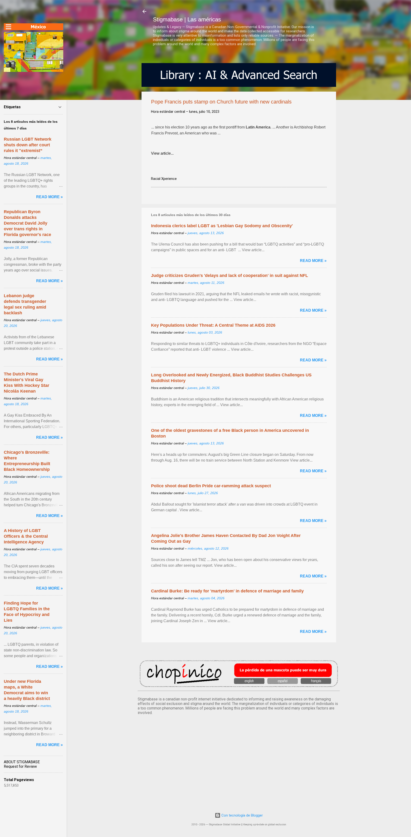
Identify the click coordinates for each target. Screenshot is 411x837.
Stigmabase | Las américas (187, 19)
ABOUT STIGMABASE (22, 762)
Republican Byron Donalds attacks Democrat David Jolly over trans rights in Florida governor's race (27, 223)
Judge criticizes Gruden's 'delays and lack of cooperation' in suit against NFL (229, 275)
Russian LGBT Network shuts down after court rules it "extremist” (27, 145)
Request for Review (20, 766)
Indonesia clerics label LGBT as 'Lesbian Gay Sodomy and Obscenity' (222, 225)
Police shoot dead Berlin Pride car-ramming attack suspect (211, 485)
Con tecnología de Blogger (241, 815)
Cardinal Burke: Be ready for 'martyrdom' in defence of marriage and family (227, 591)
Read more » (313, 261)
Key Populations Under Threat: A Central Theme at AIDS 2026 (213, 325)
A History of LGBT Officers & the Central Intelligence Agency (26, 536)
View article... (162, 153)
